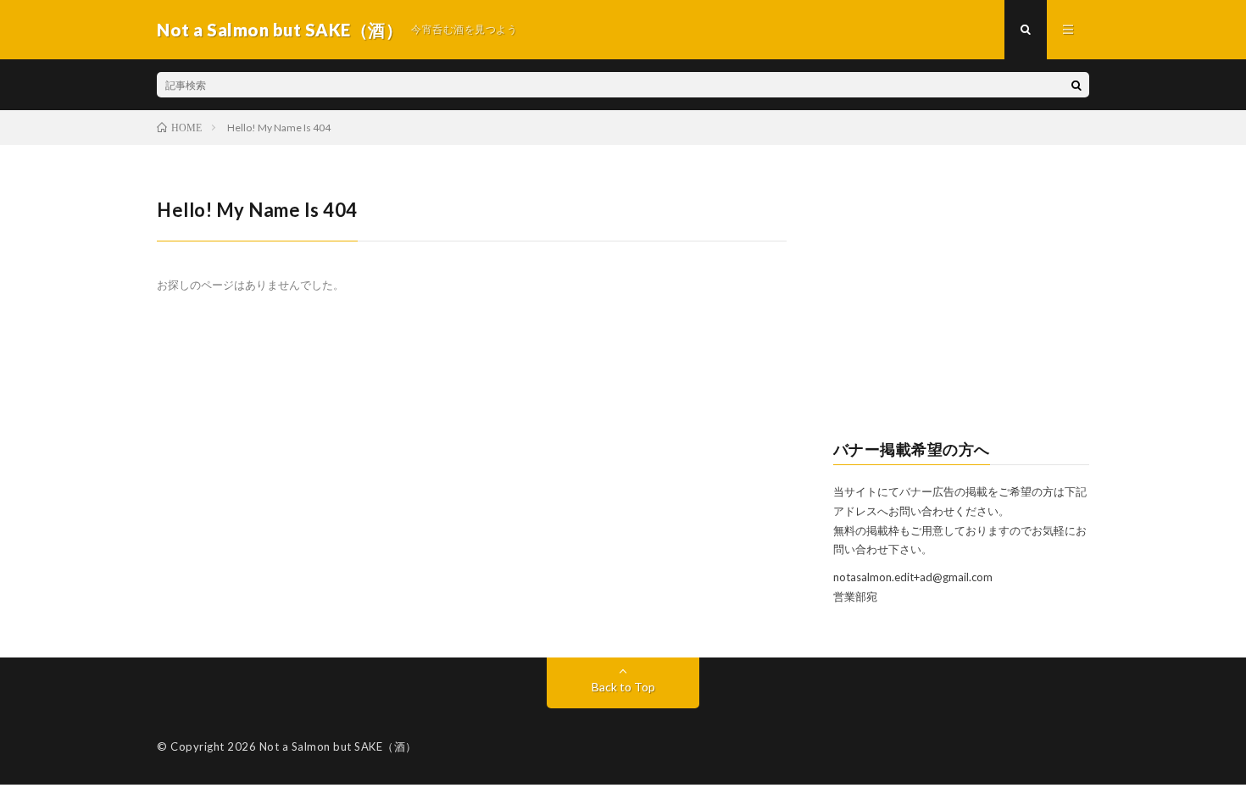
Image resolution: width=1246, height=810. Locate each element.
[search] (1076, 84)
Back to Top (623, 687)
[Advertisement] (961, 302)
